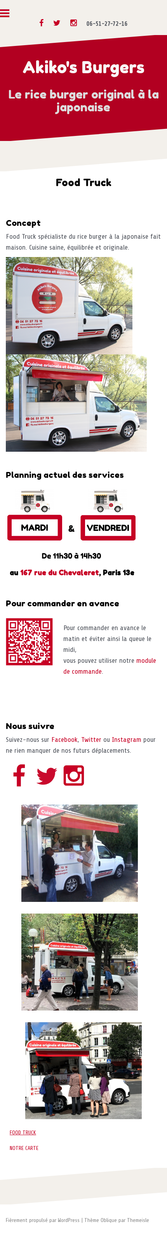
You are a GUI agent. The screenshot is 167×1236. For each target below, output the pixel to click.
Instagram (126, 739)
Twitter (91, 739)
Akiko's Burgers (83, 67)
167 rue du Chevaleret (59, 572)
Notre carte (24, 1148)
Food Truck (23, 1133)
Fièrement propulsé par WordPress (43, 1220)
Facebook (64, 739)
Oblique (109, 1220)
